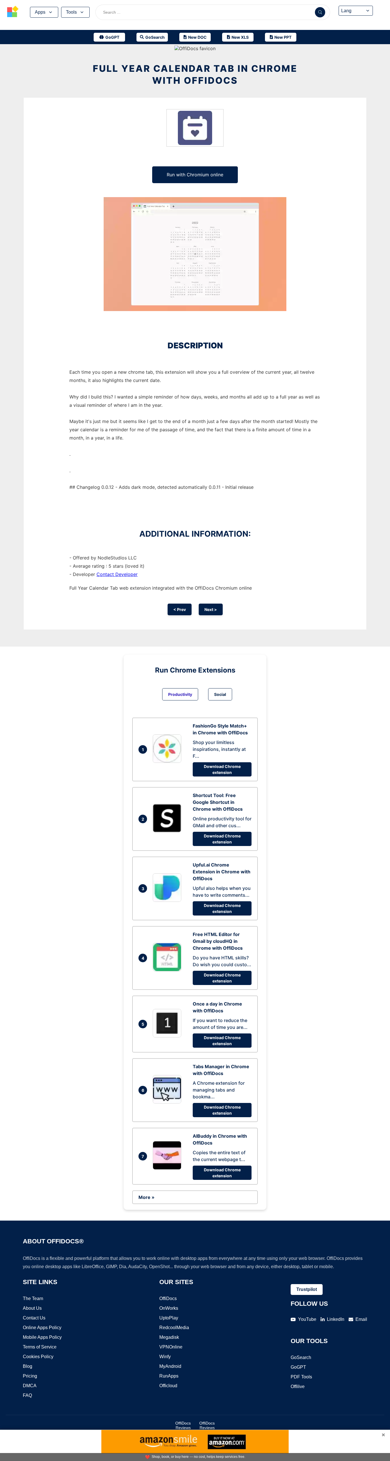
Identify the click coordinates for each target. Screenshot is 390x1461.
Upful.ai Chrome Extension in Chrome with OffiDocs (221, 871)
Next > (210, 609)
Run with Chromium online (195, 174)
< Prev (179, 609)
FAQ (27, 1395)
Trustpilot (306, 1289)
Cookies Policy (38, 1356)
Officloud (168, 1385)
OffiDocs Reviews (183, 1425)
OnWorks (168, 1308)
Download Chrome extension (222, 769)
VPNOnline (170, 1346)
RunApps (168, 1376)
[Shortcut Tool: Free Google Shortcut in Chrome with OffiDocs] (168, 830)
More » (146, 1197)
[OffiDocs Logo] (13, 12)
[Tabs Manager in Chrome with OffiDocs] (168, 1102)
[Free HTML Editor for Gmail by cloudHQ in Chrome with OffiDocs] (168, 969)
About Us (32, 1308)
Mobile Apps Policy (42, 1337)
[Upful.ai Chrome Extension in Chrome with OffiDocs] (168, 900)
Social (220, 694)
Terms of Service (40, 1346)
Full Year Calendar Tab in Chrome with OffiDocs (195, 74)
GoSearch (301, 1357)
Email (361, 1319)
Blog (27, 1366)
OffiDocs (168, 1298)
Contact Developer (117, 574)
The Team (33, 1298)
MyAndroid (170, 1366)
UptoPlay (168, 1317)
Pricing (30, 1376)
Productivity (180, 694)
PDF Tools (301, 1376)
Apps (40, 12)
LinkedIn (335, 1319)
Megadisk (169, 1337)
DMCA (30, 1385)
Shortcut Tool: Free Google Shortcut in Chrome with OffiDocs (218, 802)
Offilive (298, 1386)
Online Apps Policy (42, 1327)
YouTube (307, 1319)
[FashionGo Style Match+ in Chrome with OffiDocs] (168, 761)
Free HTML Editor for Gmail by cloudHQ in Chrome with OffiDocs (218, 941)
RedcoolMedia (174, 1327)
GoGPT (298, 1367)
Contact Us (34, 1317)
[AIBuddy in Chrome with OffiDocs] (168, 1168)
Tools (71, 12)
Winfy (165, 1356)
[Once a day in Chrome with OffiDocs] (168, 1036)
